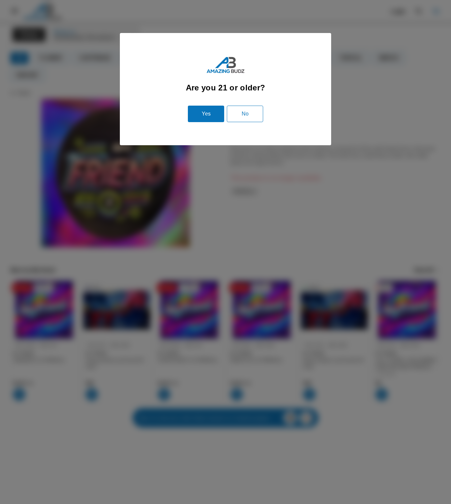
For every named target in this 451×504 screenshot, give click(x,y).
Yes (206, 114)
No (245, 114)
